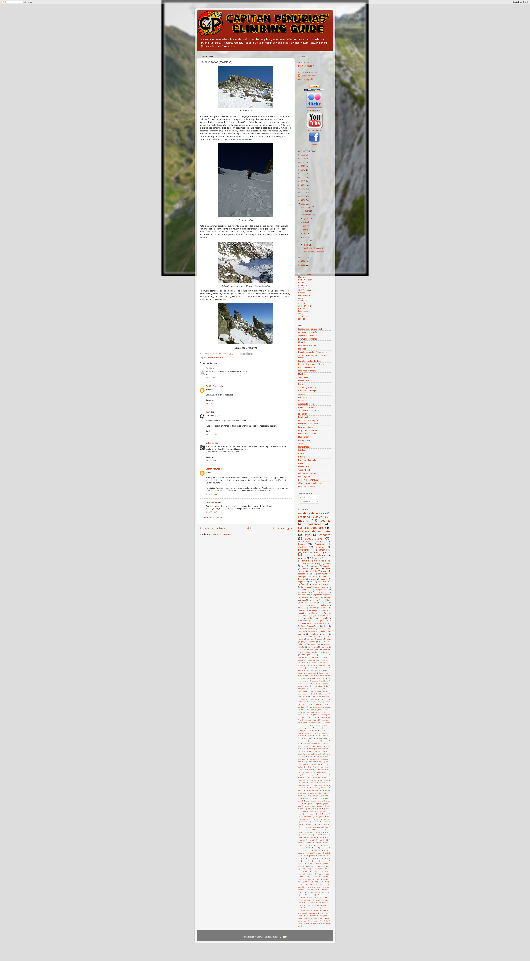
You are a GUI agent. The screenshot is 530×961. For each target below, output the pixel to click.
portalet (310, 866)
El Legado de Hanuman (308, 424)
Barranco (319, 544)
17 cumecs (313, 657)
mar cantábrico (314, 830)
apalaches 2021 (314, 691)
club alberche (323, 749)
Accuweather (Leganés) (307, 332)
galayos (304, 642)
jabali (319, 814)
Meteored (302, 349)
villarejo (304, 603)
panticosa (319, 853)
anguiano (324, 689)
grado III (322, 642)
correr (328, 754)
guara (319, 809)
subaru (311, 897)
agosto (306, 218)
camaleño (301, 736)
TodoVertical (303, 377)
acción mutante (303, 684)
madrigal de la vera (321, 827)
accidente (324, 681)
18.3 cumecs (324, 657)
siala (329, 892)
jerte (299, 817)
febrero (306, 241)
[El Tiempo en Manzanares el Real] (305, 287)
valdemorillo (305, 910)
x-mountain (315, 921)
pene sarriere (313, 647)
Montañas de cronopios (308, 420)
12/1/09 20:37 (211, 460)
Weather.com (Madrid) (307, 335)
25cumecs (301, 663)
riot (311, 621)
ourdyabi (325, 848)
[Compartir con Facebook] (248, 353)
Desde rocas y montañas (308, 480)
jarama (326, 814)
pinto (317, 861)
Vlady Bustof (321, 678)
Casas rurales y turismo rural (310, 329)
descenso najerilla (315, 762)
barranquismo (303, 590)
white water (305, 541)
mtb (305, 552)
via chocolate (311, 916)
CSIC (329, 623)
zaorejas (315, 924)
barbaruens (324, 694)
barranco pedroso (321, 725)
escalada (302, 547)
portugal (323, 618)
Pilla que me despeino (307, 473)
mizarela (328, 832)
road (317, 879)
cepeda (325, 743)
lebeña (300, 824)
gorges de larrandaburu (314, 806)
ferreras (300, 796)
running (302, 558)
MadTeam (302, 374)
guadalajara (310, 809)
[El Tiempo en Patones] (305, 319)
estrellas (301, 777)
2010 (303, 200)
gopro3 (325, 804)
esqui (328, 558)
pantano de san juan (305, 853)
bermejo (328, 728)
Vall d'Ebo (310, 678)
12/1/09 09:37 (211, 378)
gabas (307, 798)
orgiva (313, 616)
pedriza (325, 520)
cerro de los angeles (314, 746)
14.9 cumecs (302, 657)
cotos (325, 634)
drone (326, 764)
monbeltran (307, 835)
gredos (328, 595)
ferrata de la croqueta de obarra (309, 780)
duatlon (324, 592)
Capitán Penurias (219, 353)
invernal (211, 357)
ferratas (301, 579)
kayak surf (317, 819)
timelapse (318, 900)
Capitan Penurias (307, 626)
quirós (314, 871)
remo (312, 874)
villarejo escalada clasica (306, 918)
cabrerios (324, 733)
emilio (311, 770)
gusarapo (327, 809)
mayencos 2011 (317, 644)
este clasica (323, 775)
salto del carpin (325, 882)
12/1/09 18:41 (211, 434)
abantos (315, 681)
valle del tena (326, 600)
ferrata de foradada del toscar (317, 777)
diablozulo (302, 764)
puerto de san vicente (320, 869)
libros (328, 613)
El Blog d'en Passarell (307, 434)
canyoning (302, 592)
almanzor (312, 605)
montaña (313, 837)
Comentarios (306, 502)
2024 (303, 158)
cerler (300, 746)
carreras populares (311, 527)
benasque (318, 728)
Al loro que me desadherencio (310, 483)
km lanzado (305, 822)
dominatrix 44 (315, 764)
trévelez (316, 905)
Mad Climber (303, 437)
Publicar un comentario (212, 517)
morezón (312, 840)
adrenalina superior (320, 684)
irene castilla (310, 814)
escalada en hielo (306, 574)
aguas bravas (314, 538)
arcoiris (325, 691)
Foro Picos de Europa (307, 371)
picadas (316, 597)
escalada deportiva (311, 513)
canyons (320, 738)
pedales (312, 856)
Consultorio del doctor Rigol (309, 361)
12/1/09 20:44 (211, 494)
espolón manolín (322, 772)
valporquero (312, 913)
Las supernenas (304, 440)
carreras (312, 608)
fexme (328, 639)
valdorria (317, 910)
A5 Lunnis (302, 401)
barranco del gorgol (312, 720)
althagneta (301, 689)
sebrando (301, 892)
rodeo (319, 652)
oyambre (317, 850)
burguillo (327, 566)
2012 (303, 192)
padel (326, 850)
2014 (303, 185)
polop (325, 863)
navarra (304, 616)
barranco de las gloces (314, 709)
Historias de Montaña (307, 407)
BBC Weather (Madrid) (307, 339)
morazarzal (324, 837)
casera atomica (314, 741)
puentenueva (305, 869)
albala (320, 686)
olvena (310, 845)
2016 (303, 177)
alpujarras (324, 605)
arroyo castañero (304, 694)
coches (300, 751)
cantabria (313, 571)
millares (301, 832)
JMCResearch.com (305, 397)
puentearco (302, 621)
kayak (308, 535)
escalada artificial (305, 595)
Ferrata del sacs (303, 670)
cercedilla (305, 568)
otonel (316, 848)
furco (300, 798)
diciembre (307, 207)
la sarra (325, 822)
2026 (303, 155)
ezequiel (319, 639)
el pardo (328, 767)
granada (312, 579)
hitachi (300, 814)
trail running (313, 600)
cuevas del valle (305, 637)
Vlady (208, 412)
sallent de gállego (310, 882)
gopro (318, 804)
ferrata (317, 568)
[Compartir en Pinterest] (251, 353)
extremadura (318, 613)
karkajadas (210, 443)
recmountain (302, 874)
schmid (325, 890)
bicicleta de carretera (306, 629)
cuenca (324, 571)
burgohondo (321, 590)
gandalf (300, 801)
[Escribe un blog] (243, 353)
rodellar (325, 879)
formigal (304, 584)
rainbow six (309, 652)
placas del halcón (305, 863)
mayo (305, 230)
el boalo (309, 767)
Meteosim (302, 342)
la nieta (316, 822)
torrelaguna (326, 584)
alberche (318, 552)
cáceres (319, 637)
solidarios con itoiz (323, 895)
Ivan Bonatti (303, 417)
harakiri (303, 811)
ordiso (326, 845)
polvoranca (302, 650)
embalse (303, 770)
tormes (300, 903)
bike (309, 730)
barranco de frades (315, 704)
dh (327, 762)
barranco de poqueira (309, 717)
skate (302, 895)
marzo (306, 237)
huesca (301, 544)
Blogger (283, 937)
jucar (315, 817)
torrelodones (323, 903)
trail (299, 905)
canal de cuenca (322, 736)
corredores (314, 634)
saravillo (317, 890)
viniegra (320, 918)
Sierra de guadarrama (307, 387)
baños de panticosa (305, 728)
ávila (314, 603)
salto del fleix (306, 884)
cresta (303, 757)
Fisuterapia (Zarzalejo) (307, 391)
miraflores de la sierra (314, 832)
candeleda (301, 738)
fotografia (316, 796)
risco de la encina (321, 876)
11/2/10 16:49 (211, 512)
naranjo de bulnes (305, 843)
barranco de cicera (315, 702)
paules (303, 856)
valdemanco (326, 908)
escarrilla (325, 770)
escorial (310, 639)
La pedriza (302, 414)
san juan (320, 621)
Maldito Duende (305, 381)
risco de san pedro (305, 879)
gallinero (316, 798)
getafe (303, 804)
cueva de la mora (321, 757)
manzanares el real (322, 561)
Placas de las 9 (310, 673)
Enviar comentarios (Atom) (222, 534)
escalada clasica (324, 582)
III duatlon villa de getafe (319, 670)
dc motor (313, 759)
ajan (313, 686)
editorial (301, 767)
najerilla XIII (323, 840)
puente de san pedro (323, 866)
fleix (308, 796)
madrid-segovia (306, 827)
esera (300, 772)
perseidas (301, 858)
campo (310, 736)
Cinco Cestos (323, 668)
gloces (310, 804)
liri (322, 824)
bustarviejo (309, 733)
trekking (316, 563)
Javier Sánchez (212, 502)
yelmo (300, 924)
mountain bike (323, 550)
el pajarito (318, 767)
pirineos (311, 618)
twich (324, 905)
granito (314, 584)
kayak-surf (327, 819)
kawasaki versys (305, 819)
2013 (303, 189)
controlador (320, 754)
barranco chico (303, 697)
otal (309, 848)
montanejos (302, 837)
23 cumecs (324, 660)
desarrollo (301, 762)
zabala (307, 924)
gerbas (328, 801)
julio (305, 222)
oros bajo (301, 848)
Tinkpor (301, 443)
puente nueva (315, 650)
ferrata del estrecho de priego (318, 793)
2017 (303, 173)
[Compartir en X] (246, 353)
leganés (308, 824)
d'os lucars (302, 759)
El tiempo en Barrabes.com (309, 345)
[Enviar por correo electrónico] (241, 353)
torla (326, 900)
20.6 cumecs (313, 660)
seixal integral (312, 892)
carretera (311, 631)
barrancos (314, 524)
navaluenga (303, 550)
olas (326, 843)
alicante (325, 587)
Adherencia (316, 558)
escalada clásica (310, 517)
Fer (207, 368)
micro (326, 830)
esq (299, 775)
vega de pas (324, 913)
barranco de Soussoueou (321, 697)
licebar (316, 824)
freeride (325, 796)
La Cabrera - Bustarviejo (313, 248)
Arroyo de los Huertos (307, 665)
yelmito (325, 921)
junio (305, 226)
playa (317, 863)
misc (303, 566)
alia (327, 686)
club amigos (313, 610)
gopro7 (300, 806)
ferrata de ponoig (313, 788)
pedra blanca (323, 856)
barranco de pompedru (322, 715)
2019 (303, 170)
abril (305, 233)
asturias (301, 608)
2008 (303, 257)
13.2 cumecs (312, 655)
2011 (303, 196)
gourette (318, 595)
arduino (325, 626)
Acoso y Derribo (305, 470)
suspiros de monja (324, 897)
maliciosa (219, 357)
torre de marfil (311, 903)
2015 (303, 181)
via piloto (324, 916)
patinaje (328, 853)
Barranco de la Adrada (315, 623)
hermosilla (324, 811)
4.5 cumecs (324, 663)
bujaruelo (302, 582)
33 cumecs (312, 663)
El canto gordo (304, 476)
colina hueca (312, 751)
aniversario (302, 691)
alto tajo (313, 689)
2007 (303, 261)
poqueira (301, 866)
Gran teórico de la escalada (309, 410)
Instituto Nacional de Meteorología (312, 352)
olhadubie (301, 845)
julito (329, 817)
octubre (306, 211)
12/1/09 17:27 (211, 403)
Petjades (301, 457)
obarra (318, 843)
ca (317, 733)
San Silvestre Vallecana (310, 587)
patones (324, 579)
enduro (307, 613)
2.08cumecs (302, 660)
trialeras (307, 905)
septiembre (308, 214)
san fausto (320, 884)
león (306, 644)
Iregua (300, 673)
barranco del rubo (315, 723)
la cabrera (319, 555)
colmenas (324, 751)
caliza (311, 582)
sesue (322, 892)
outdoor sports (304, 850)
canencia (311, 738)
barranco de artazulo (309, 699)
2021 (303, 166)
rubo (300, 882)
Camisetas (310, 668)
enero (306, 245)
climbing (312, 749)
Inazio (300, 384)
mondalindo (322, 835)
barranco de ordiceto (319, 712)
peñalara (320, 547)
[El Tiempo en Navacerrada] (305, 303)
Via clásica (302, 394)
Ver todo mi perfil (305, 79)
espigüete (308, 772)
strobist (303, 897)
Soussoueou (323, 673)
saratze (309, 890)
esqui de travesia (320, 576)
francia (328, 563)
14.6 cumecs (324, 655)
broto (322, 730)
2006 (303, 265)
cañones (325, 535)
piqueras (325, 861)
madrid (303, 520)
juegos (321, 817)
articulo (315, 694)
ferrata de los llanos (313, 785)
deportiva (324, 759)
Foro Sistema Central (306, 367)
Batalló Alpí (302, 450)
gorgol (312, 642)
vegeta (300, 916)
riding (309, 876)
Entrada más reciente (212, 528)
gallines (325, 798)
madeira (305, 597)
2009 (303, 204)
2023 (303, 162)
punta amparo (303, 871)
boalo (315, 730)
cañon (313, 592)
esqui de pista (310, 775)
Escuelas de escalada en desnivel (311, 364)
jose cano (307, 817)
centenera (316, 743)
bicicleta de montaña (314, 531)
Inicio (248, 528)
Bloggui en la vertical (306, 486)
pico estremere (313, 858)
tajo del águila (306, 900)
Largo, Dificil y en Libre (307, 430)
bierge (302, 730)
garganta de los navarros (314, 801)
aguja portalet (303, 686)
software (310, 895)
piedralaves (308, 861)
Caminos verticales (305, 427)
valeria (325, 910)
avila (322, 541)
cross (310, 757)
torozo (328, 652)
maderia (328, 824)
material (305, 563)
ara (317, 626)
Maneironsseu (304, 447)
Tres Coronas (303, 676)
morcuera (301, 840)
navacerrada (314, 566)
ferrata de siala (313, 790)
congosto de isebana (305, 754)
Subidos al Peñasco (306, 404)
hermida (313, 811)
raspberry (324, 871)
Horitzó (301, 453)
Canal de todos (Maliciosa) (313, 252)
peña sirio (324, 647)
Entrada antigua (282, 528)
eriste (318, 770)
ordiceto (318, 845)
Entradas (305, 497)
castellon (307, 743)
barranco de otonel (305, 715)
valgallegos (302, 913)
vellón (303, 655)
